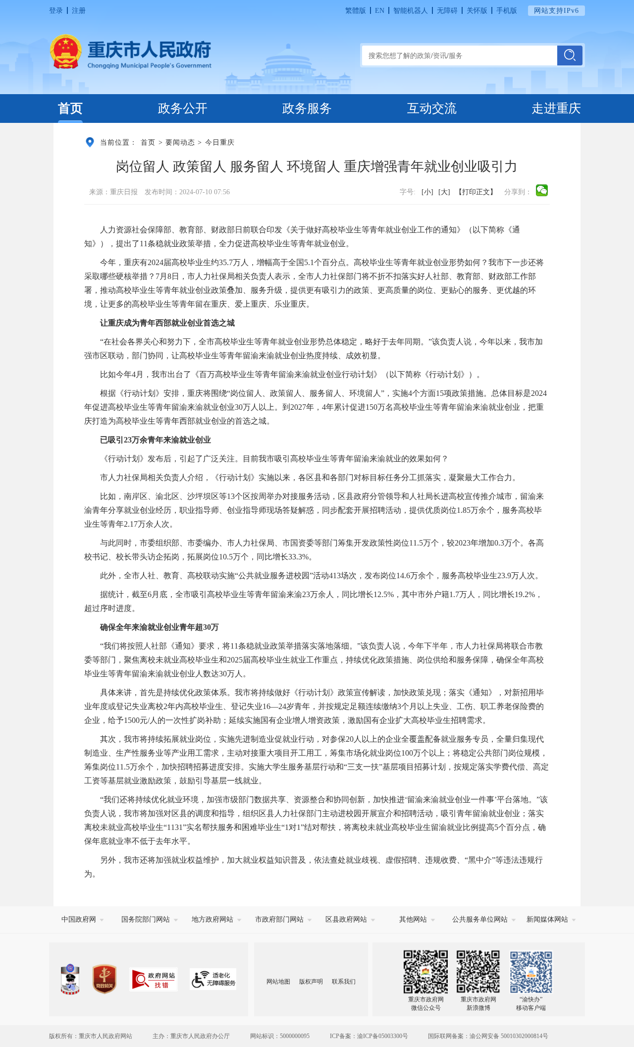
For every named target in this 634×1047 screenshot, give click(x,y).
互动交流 (432, 108)
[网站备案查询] (70, 979)
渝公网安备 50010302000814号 (509, 1036)
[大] (444, 192)
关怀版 (477, 10)
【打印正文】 (476, 192)
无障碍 (447, 10)
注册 (79, 10)
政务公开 (183, 108)
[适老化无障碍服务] (213, 979)
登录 (56, 10)
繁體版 (355, 10)
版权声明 (311, 981)
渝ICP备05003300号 (382, 1036)
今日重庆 (220, 142)
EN (379, 10)
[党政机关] (104, 979)
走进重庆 (556, 108)
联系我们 (344, 981)
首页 (70, 108)
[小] (427, 192)
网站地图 (278, 981)
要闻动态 (180, 142)
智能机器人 (410, 10)
